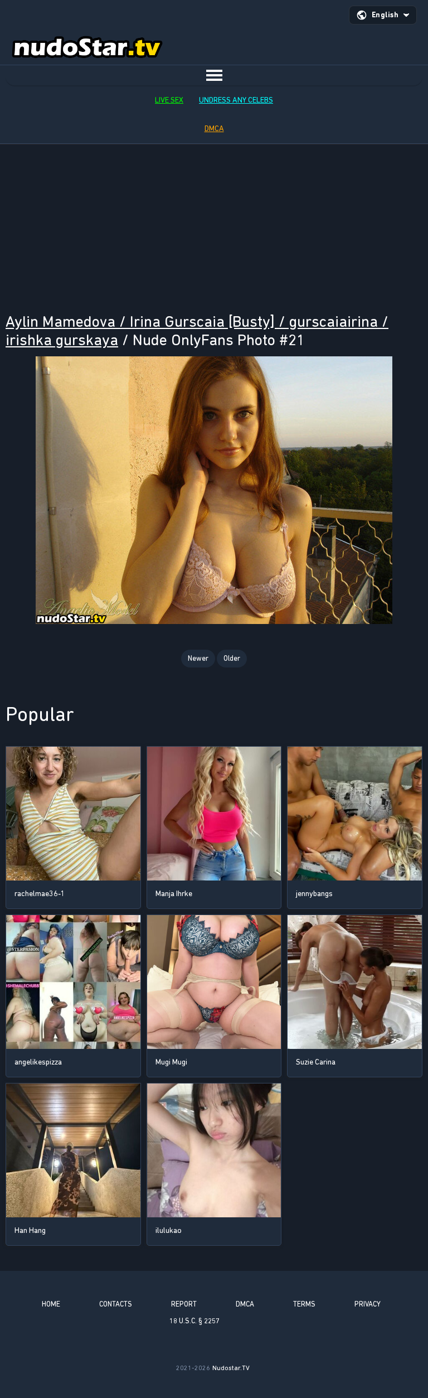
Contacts (115, 1304)
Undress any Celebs (236, 100)
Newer (198, 658)
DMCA (214, 128)
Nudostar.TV (231, 1368)
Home (51, 1304)
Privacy (367, 1304)
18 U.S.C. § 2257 (194, 1321)
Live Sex (169, 100)
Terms (304, 1304)
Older (231, 658)
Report (184, 1304)
